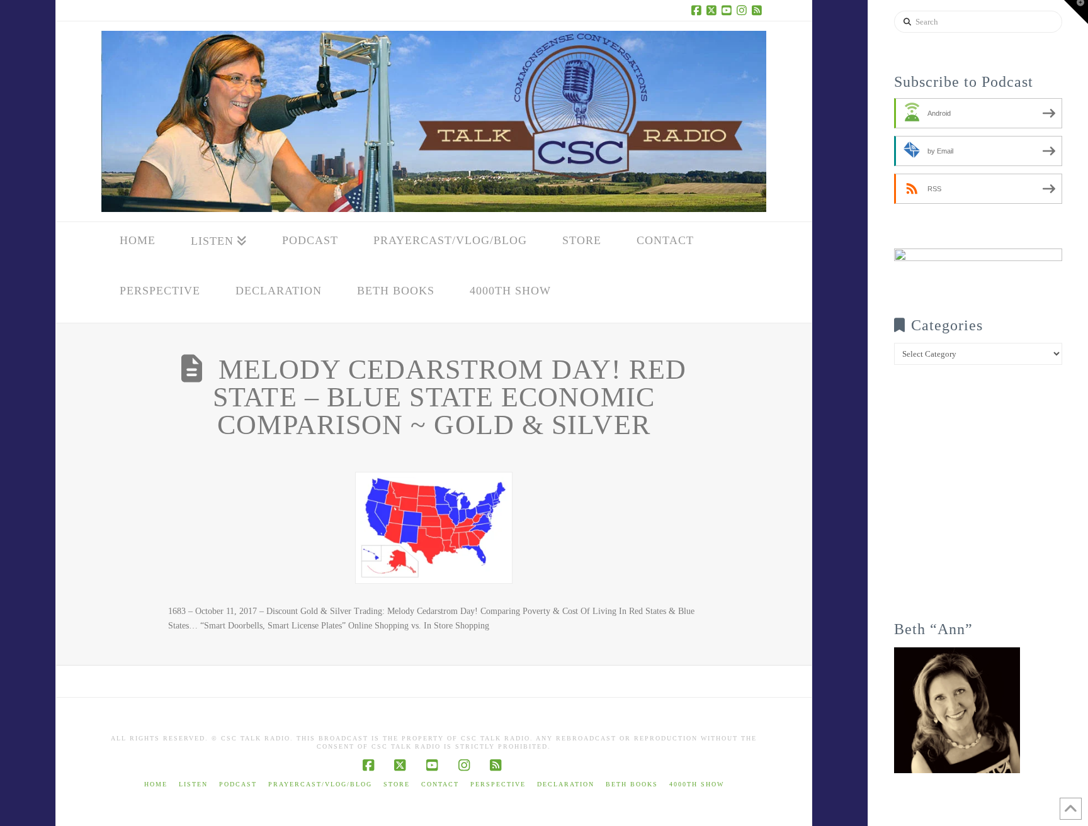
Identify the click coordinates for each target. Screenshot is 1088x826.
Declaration (565, 784)
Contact (440, 784)
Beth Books (632, 784)
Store (396, 784)
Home (155, 784)
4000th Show (696, 784)
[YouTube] (728, 10)
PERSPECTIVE (498, 784)
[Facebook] (698, 10)
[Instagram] (743, 10)
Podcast (238, 784)
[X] (713, 10)
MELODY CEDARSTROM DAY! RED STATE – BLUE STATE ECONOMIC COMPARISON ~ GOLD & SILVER (449, 397)
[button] (1076, 12)
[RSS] (758, 10)
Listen (193, 784)
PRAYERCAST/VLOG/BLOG (320, 784)
